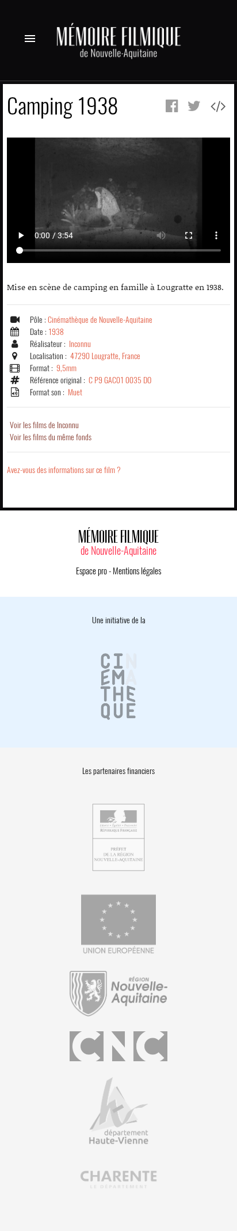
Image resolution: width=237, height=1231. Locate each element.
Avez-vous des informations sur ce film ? (64, 469)
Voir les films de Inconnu (44, 425)
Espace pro (91, 571)
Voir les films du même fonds (50, 437)
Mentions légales (137, 571)
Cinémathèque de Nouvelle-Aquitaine (100, 319)
